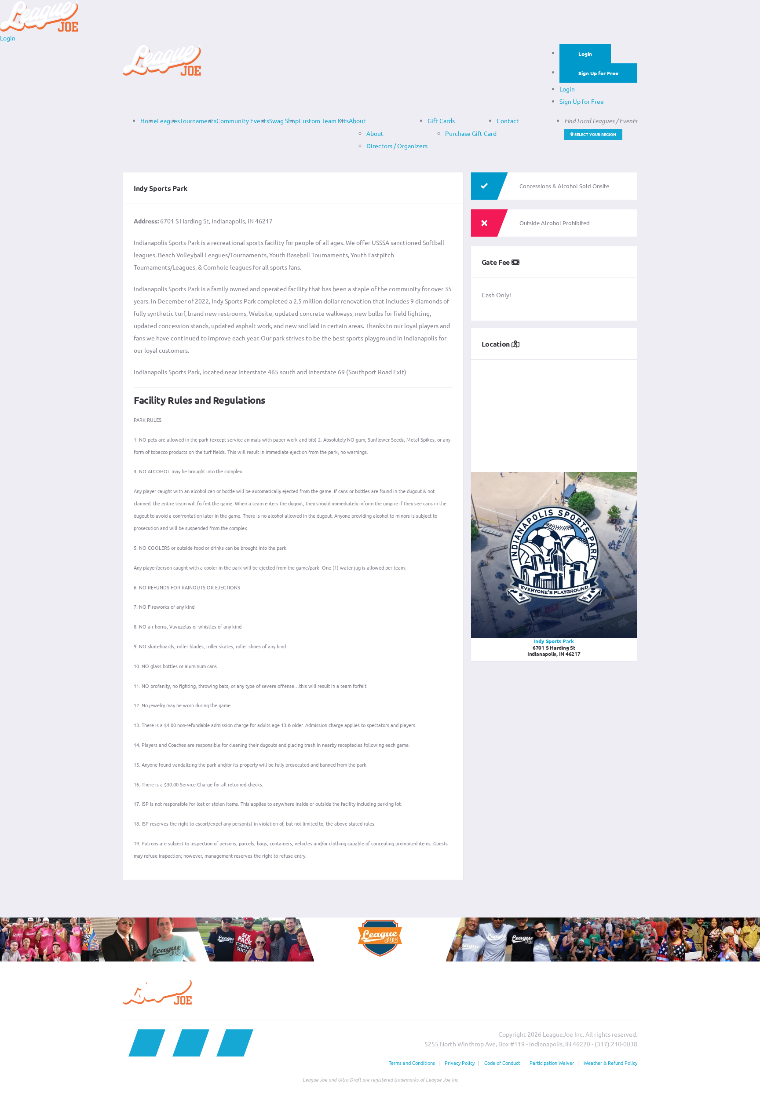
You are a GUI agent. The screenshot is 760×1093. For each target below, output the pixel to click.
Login (585, 53)
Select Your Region (595, 134)
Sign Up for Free (598, 73)
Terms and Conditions (412, 1062)
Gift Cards (441, 120)
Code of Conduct (502, 1062)
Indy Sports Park (554, 640)
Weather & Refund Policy (610, 1062)
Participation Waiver (552, 1062)
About (357, 120)
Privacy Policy (460, 1062)
